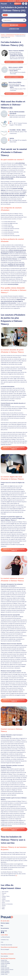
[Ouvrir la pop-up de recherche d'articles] (10, 3)
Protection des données (6, 944)
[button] (14, 15)
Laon (3, 894)
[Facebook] (3, 932)
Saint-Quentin (5, 891)
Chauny (3, 899)
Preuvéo (3, 34)
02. (16, 875)
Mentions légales (5, 923)
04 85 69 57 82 (23, 1)
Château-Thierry (6, 896)
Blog (2, 925)
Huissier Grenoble (5, 968)
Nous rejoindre (4, 956)
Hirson (3, 902)
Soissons (4, 893)
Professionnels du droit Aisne (7, 36)
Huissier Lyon (4, 964)
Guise (3, 907)
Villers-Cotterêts (6, 901)
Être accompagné (5, 949)
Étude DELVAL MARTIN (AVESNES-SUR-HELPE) (16, 54)
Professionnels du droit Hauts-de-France (15, 34)
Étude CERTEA (14, 70)
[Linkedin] (1, 932)
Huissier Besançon (5, 972)
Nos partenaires (5, 928)
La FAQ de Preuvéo (5, 937)
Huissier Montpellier (5, 963)
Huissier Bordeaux (5, 961)
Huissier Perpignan (5, 971)
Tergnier (4, 897)
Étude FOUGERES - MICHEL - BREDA (18, 86)
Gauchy (4, 905)
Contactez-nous (5, 939)
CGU (2, 942)
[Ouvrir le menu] (26, 3)
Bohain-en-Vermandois (7, 904)
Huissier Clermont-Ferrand (7, 969)
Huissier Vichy (4, 974)
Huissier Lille (4, 966)
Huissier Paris (4, 960)
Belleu (3, 908)
